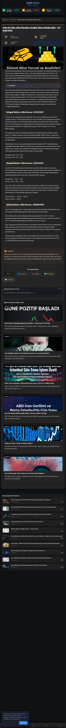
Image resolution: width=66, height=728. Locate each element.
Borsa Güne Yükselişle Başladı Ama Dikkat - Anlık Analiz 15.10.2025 (27, 323)
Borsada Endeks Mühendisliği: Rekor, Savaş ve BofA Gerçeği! (25, 413)
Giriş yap (33, 292)
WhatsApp (48, 274)
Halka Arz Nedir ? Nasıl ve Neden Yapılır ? (19, 443)
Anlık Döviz (5, 19)
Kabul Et (23, 723)
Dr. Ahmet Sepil (14, 37)
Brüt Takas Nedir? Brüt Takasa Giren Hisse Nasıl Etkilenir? (24, 473)
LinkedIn (35, 274)
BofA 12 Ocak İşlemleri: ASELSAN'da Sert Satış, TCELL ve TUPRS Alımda (29, 383)
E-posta (8, 279)
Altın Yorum (13, 19)
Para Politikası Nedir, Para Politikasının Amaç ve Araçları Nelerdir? (27, 353)
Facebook (22, 274)
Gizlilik (25, 717)
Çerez (19, 717)
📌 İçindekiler (11, 85)
